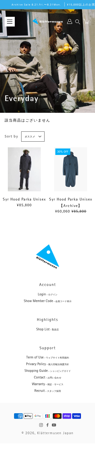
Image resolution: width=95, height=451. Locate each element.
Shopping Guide (47, 371)
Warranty (47, 384)
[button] (77, 21)
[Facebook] (47, 425)
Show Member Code (47, 301)
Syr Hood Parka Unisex (24, 199)
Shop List (47, 329)
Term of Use (47, 357)
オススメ (30, 137)
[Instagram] (41, 425)
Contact (47, 377)
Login (47, 294)
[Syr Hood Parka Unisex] (24, 169)
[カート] (86, 21)
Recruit (47, 391)
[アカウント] (69, 21)
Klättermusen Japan (55, 433)
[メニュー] (10, 21)
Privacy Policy (47, 364)
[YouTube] (54, 425)
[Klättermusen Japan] (47, 21)
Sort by (11, 136)
